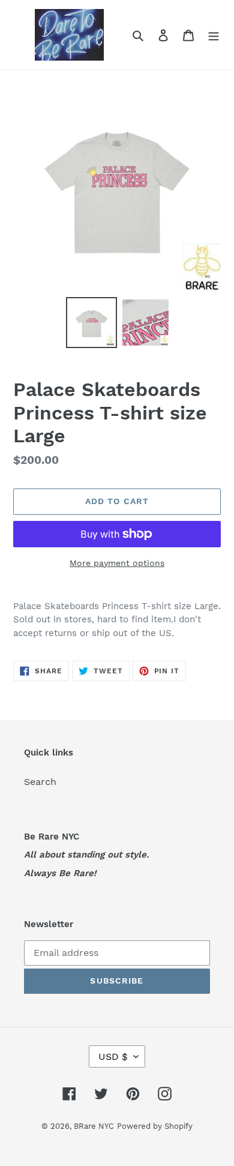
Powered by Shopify (155, 1126)
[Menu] (213, 35)
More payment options (117, 563)
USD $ (113, 1056)
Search (40, 781)
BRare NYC (94, 1126)
